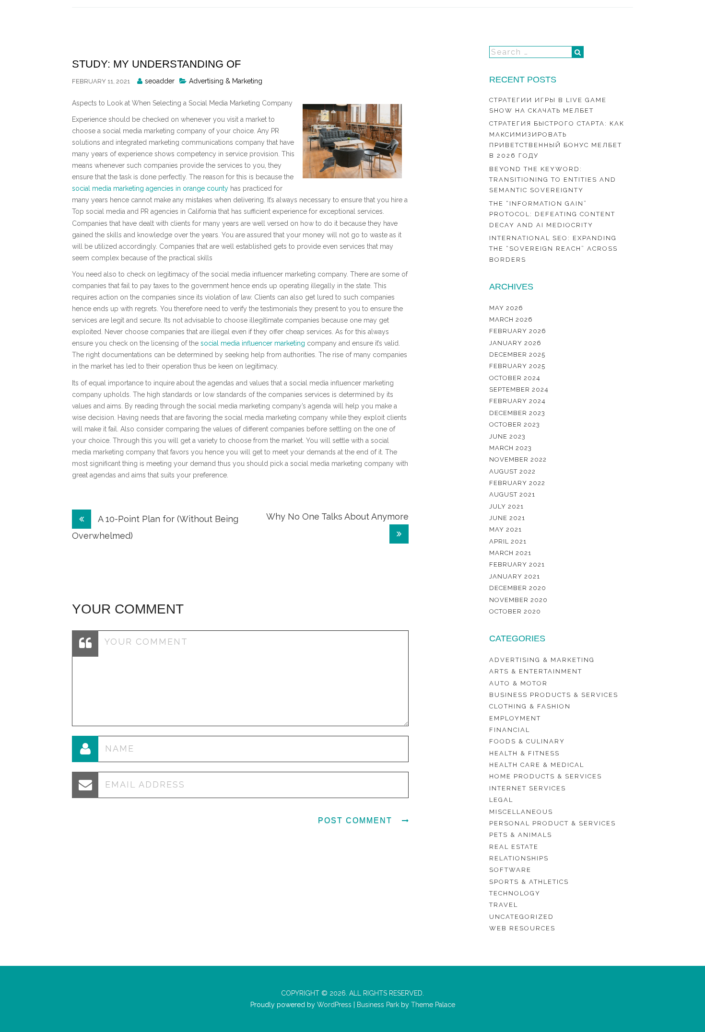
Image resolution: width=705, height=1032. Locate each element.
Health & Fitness (524, 753)
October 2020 (515, 611)
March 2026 (511, 319)
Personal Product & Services (552, 823)
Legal (501, 799)
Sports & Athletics (529, 881)
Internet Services (527, 788)
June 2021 (507, 518)
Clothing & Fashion (530, 706)
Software (510, 869)
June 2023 (507, 436)
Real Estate (514, 846)
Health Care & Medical (536, 764)
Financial (509, 729)
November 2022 (518, 459)
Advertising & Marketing (225, 81)
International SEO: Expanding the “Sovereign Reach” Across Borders (553, 248)
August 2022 (512, 471)
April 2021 (508, 541)
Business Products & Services (553, 694)
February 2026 (517, 331)
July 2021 (506, 506)
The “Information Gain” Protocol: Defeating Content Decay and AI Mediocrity (552, 214)
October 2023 (514, 424)
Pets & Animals (520, 834)
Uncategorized (521, 916)
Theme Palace (433, 1005)
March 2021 (510, 553)
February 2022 (517, 483)
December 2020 (517, 587)
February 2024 (517, 401)
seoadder (160, 81)
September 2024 (519, 389)
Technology (514, 893)
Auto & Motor (518, 683)
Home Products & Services (545, 776)
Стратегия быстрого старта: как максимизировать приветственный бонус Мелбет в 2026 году (556, 139)
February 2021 (517, 564)
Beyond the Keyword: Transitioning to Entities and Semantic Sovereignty (552, 179)
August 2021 (512, 494)
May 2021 (505, 529)
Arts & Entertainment (535, 671)
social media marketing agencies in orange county (150, 188)
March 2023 (510, 448)
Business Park (378, 1005)
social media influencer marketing (252, 343)
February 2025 (517, 366)
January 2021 (514, 576)
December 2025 (517, 354)
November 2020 (518, 599)
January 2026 (515, 343)
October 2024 (514, 378)
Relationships (519, 858)
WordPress (333, 1005)
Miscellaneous (521, 811)
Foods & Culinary (527, 741)
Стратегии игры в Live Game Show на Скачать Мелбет (548, 105)
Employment (515, 718)
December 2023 (517, 413)
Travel (503, 904)
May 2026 (506, 308)
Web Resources (522, 928)
